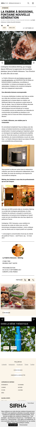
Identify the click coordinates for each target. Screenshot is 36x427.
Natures (20, 387)
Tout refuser (31, 403)
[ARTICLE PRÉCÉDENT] (2, 63)
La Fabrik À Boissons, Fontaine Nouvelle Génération (17, 20)
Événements (4, 384)
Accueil (2, 20)
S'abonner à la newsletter (18, 375)
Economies (21, 384)
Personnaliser (23, 425)
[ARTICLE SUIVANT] (34, 63)
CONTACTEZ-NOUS (18, 370)
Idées (4, 27)
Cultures (20, 390)
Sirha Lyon (12, 27)
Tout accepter (13, 425)
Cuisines (3, 387)
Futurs (3, 390)
